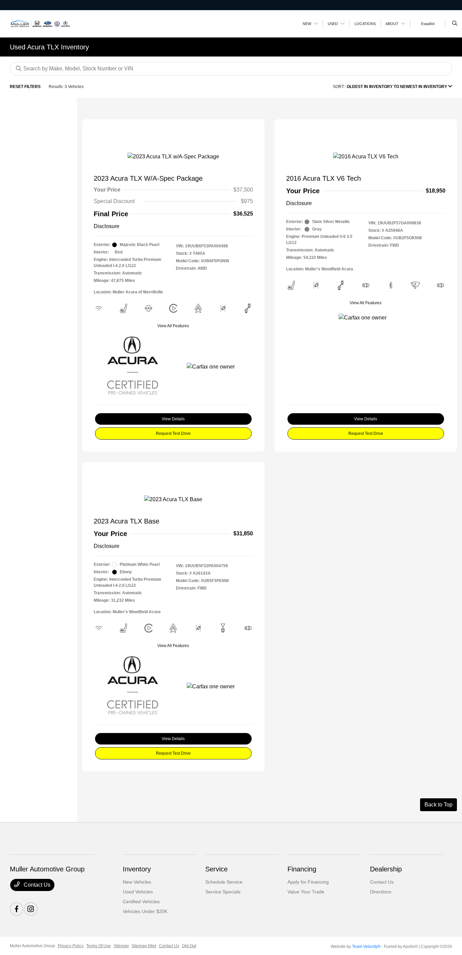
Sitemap (121, 945)
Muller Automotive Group (32, 945)
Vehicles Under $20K (145, 911)
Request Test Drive (173, 433)
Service (216, 869)
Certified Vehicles (141, 901)
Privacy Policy (71, 945)
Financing (301, 869)
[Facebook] (16, 909)
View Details (173, 419)
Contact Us (36, 885)
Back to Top (438, 804)
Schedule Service (223, 882)
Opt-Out (189, 945)
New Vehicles (137, 882)
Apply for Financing (308, 882)
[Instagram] (31, 909)
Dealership (386, 869)
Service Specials (222, 891)
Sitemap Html (144, 945)
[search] (454, 24)
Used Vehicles (138, 891)
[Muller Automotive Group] (40, 23)
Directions (380, 891)
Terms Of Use (98, 945)
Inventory (137, 869)
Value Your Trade (305, 891)
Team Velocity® (366, 946)
